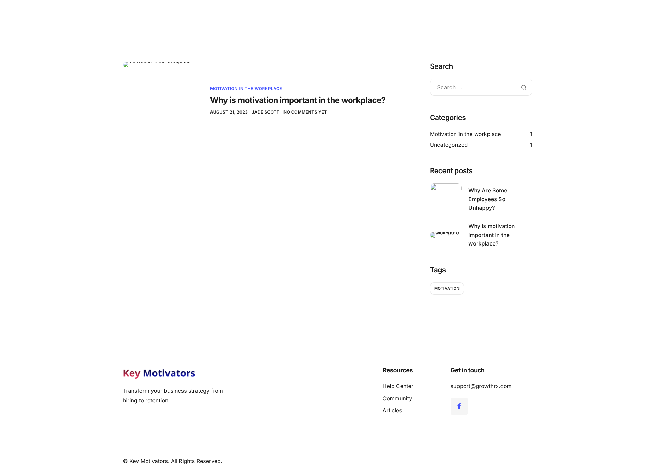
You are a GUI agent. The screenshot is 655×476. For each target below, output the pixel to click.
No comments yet (305, 112)
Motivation (447, 288)
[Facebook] (459, 406)
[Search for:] (481, 88)
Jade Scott (265, 112)
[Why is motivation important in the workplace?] (157, 64)
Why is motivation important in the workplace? (298, 100)
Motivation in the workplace (246, 88)
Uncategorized (449, 144)
